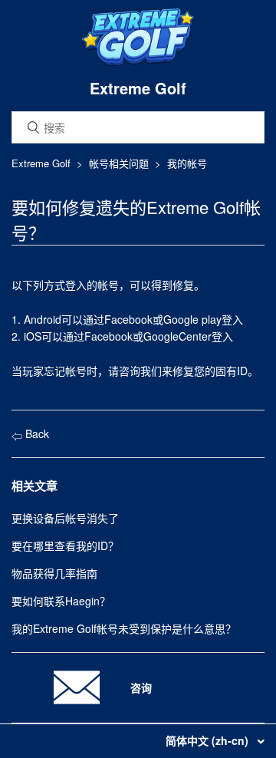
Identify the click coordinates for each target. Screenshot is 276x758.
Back (35, 433)
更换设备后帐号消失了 (65, 518)
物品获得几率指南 (54, 573)
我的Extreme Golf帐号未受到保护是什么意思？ (124, 628)
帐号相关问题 (119, 163)
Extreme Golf (41, 163)
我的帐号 (187, 163)
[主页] (138, 63)
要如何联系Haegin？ (61, 600)
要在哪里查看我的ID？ (65, 545)
